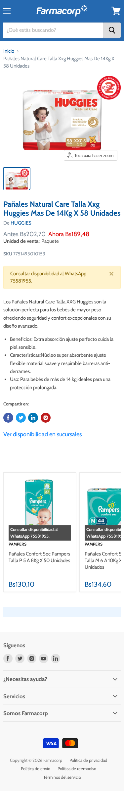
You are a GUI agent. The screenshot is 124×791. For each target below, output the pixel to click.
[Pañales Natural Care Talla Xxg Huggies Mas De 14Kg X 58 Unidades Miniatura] (17, 178)
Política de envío (35, 768)
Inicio (8, 51)
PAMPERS (17, 544)
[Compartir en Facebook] (8, 418)
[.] (46, 418)
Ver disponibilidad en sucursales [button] (42, 434)
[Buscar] (112, 30)
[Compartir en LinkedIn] (33, 418)
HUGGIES (21, 223)
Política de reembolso (77, 768)
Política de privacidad (88, 760)
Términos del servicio (62, 777)
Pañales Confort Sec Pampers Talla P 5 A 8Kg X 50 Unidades (39, 557)
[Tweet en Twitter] (21, 418)
